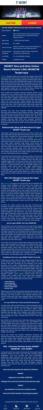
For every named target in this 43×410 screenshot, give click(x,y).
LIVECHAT (37, 409)
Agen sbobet (38, 138)
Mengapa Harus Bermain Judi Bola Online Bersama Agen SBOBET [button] (20, 383)
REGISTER (16, 409)
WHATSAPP (27, 409)
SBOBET (3, 76)
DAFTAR (11, 23)
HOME (5, 409)
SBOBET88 (7, 183)
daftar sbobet (38, 229)
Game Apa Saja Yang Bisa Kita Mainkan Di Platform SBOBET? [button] (20, 371)
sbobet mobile (20, 272)
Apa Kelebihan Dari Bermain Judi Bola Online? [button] (20, 389)
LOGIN (32, 23)
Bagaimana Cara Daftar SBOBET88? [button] (20, 377)
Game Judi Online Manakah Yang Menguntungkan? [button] (20, 393)
